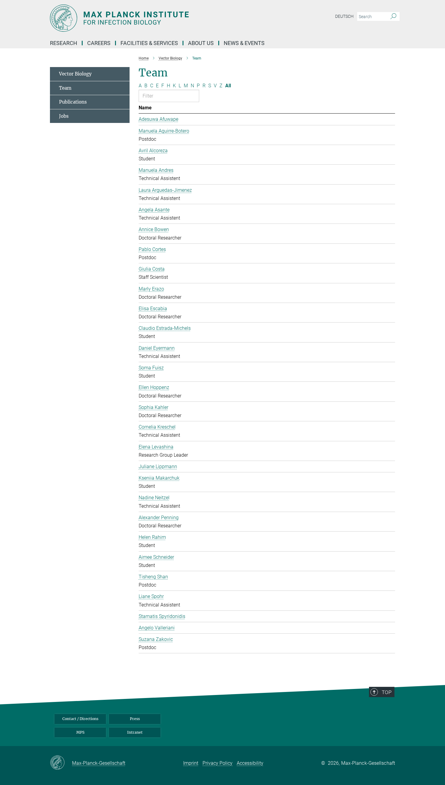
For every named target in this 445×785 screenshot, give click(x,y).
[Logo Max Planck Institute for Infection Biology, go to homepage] (163, 18)
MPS (80, 732)
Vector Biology (75, 74)
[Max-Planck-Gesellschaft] (61, 763)
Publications (73, 102)
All (228, 85)
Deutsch (344, 16)
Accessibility (250, 763)
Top (386, 692)
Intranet (135, 732)
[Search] (393, 16)
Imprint (190, 763)
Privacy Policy (217, 763)
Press (135, 718)
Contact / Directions (80, 718)
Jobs (64, 116)
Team (65, 88)
